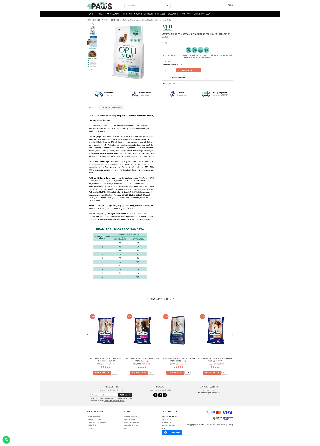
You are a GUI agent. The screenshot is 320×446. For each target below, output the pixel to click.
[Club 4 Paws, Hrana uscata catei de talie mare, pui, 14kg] (142, 330)
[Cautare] (168, 6)
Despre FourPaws (93, 416)
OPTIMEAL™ (199, 14)
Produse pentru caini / (113, 20)
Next (92, 69)
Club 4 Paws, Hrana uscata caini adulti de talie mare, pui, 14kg (105, 359)
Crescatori (173, 14)
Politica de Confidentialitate (114, 400)
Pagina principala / (95, 20)
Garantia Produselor (131, 422)
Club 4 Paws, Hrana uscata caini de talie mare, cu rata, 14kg (178, 359)
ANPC (126, 428)
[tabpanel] (128, 52)
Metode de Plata (130, 416)
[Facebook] (155, 395)
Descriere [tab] (92, 108)
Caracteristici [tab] (105, 107)
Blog (208, 14)
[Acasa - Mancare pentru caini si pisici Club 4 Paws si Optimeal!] (99, 6)
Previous (92, 24)
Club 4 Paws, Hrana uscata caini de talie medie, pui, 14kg (215, 359)
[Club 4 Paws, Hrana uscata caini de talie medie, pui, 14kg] (215, 330)
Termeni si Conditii (94, 419)
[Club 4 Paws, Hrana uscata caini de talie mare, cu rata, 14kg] (178, 330)
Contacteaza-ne (174, 432)
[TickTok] (160, 395)
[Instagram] (165, 395)
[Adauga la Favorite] (114, 373)
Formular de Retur (131, 425)
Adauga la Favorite (171, 83)
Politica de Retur (130, 419)
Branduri (148, 14)
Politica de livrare (93, 425)
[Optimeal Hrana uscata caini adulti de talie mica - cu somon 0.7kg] (128, 52)
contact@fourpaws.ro (210, 392)
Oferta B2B (160, 14)
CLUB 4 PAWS (186, 14)
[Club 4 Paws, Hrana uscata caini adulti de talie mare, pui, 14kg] (105, 330)
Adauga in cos (189, 70)
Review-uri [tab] (117, 107)
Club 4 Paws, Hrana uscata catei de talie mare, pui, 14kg (142, 359)
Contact (90, 428)
